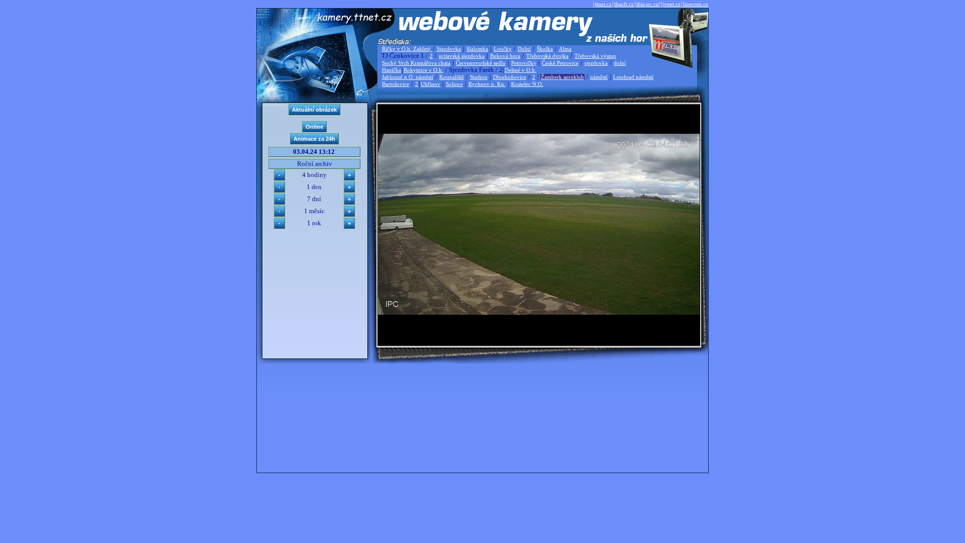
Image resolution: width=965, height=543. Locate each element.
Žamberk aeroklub (562, 77)
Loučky (503, 49)
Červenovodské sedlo (481, 63)
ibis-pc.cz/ (648, 4)
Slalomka (477, 49)
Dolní (524, 49)
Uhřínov (430, 84)
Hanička (391, 70)
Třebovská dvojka (547, 56)
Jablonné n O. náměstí (407, 77)
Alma (565, 49)
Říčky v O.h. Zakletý (407, 49)
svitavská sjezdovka (462, 56)
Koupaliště (451, 77)
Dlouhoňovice (509, 77)
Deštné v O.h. (520, 70)
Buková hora (505, 56)
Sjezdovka (449, 49)
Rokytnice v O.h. (423, 70)
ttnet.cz (603, 4)
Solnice (454, 84)
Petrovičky (523, 63)
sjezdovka (596, 63)
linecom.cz (695, 4)
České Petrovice (560, 63)
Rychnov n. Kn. (487, 84)
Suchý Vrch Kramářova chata (416, 63)
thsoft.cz (624, 4)
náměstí (599, 77)
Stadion (479, 77)
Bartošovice (395, 84)
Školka (545, 49)
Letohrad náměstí (633, 77)
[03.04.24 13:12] (539, 312)
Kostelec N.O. (527, 84)
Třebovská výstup (595, 56)
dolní (620, 63)
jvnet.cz (671, 4)
